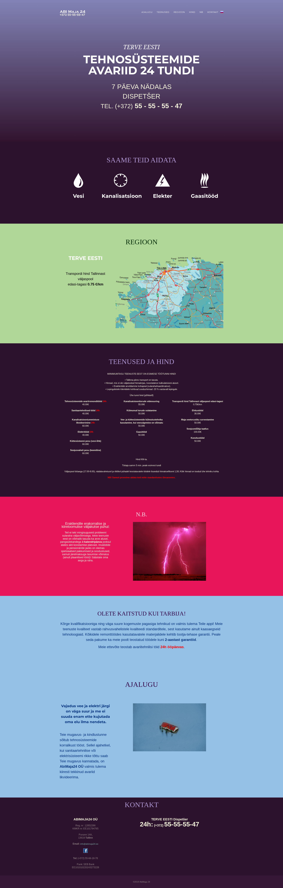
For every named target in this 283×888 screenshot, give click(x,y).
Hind (192, 12)
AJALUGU (147, 12)
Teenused (163, 12)
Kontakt (212, 12)
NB (201, 12)
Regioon (179, 12)
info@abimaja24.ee (89, 844)
